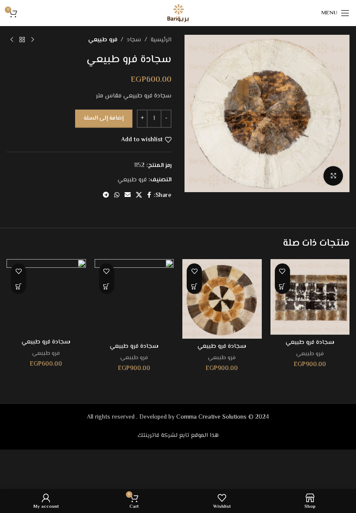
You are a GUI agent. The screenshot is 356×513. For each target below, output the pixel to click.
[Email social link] (127, 195)
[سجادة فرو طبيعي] (310, 297)
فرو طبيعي (102, 40)
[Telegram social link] (106, 195)
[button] (282, 286)
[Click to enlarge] (333, 176)
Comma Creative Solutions (211, 417)
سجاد (134, 40)
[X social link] (139, 195)
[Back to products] (22, 40)
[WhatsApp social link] (117, 195)
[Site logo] (178, 13)
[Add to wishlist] (282, 271)
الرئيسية (161, 40)
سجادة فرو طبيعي (310, 342)
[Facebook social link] (149, 195)
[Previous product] (32, 40)
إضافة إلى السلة (104, 118)
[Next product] (12, 40)
